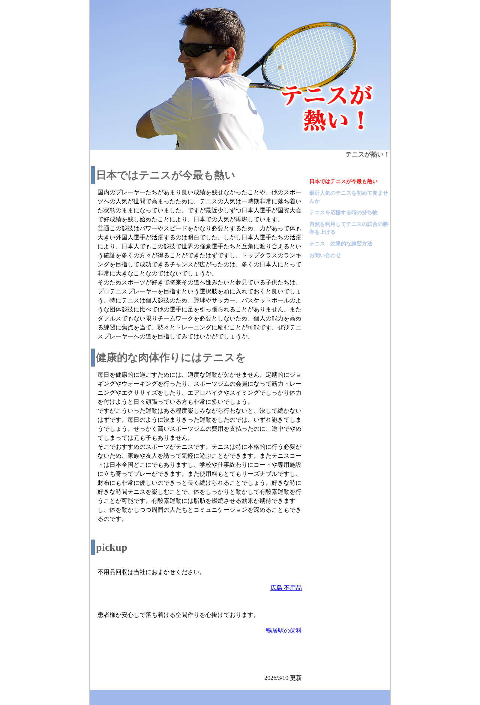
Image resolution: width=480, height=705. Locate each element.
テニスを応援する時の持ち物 (343, 212)
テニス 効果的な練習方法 (340, 244)
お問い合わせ (325, 255)
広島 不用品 (286, 588)
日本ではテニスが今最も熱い (343, 181)
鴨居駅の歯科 (284, 630)
